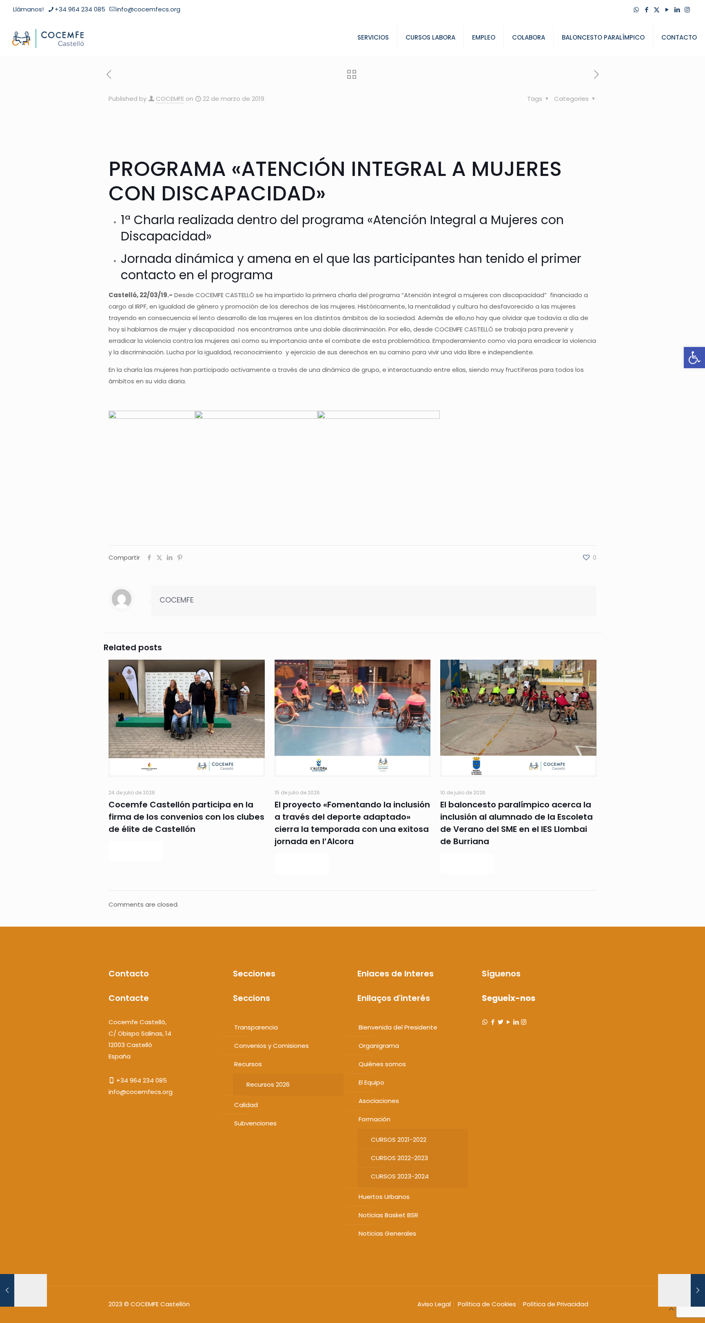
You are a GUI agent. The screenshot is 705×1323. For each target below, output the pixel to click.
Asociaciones (379, 1100)
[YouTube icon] (667, 9)
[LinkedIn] (516, 1022)
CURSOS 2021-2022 (398, 1139)
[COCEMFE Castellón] (49, 37)
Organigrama (379, 1045)
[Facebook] (493, 1022)
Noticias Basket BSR (388, 1215)
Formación (374, 1119)
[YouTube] (508, 1022)
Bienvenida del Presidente (398, 1027)
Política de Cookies (487, 1304)
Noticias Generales (387, 1233)
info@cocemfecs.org (148, 9)
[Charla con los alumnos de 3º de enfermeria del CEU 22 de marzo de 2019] (23, 1290)
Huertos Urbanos (384, 1196)
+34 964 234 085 (80, 9)
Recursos (248, 1064)
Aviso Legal (434, 1304)
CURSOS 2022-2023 (399, 1158)
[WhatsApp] (485, 1022)
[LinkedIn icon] (677, 9)
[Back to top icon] (671, 1309)
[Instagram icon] (687, 9)
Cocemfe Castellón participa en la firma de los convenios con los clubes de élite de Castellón (186, 817)
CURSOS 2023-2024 (400, 1176)
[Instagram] (524, 1022)
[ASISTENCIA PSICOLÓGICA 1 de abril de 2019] (681, 1290)
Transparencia (256, 1027)
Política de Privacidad (555, 1304)
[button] (694, 357)
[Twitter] (500, 1022)
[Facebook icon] (646, 9)
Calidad (246, 1105)
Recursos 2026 (268, 1084)
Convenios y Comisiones (271, 1045)
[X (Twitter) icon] (657, 9)
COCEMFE (170, 98)
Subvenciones (255, 1123)
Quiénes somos (382, 1064)
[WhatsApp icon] (636, 9)
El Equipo (371, 1082)
